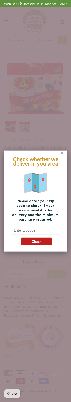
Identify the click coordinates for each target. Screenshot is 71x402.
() (11, 3)
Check (37, 241)
